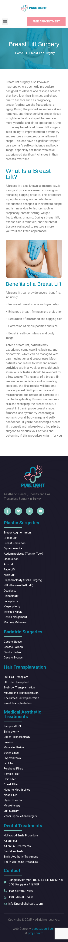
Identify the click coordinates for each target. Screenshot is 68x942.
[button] (5, 21)
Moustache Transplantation (21, 692)
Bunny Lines (11, 752)
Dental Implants (13, 851)
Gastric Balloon (13, 647)
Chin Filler (10, 779)
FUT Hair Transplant (16, 682)
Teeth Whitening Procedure (21, 862)
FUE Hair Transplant (16, 677)
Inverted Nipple (13, 611)
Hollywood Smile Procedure (21, 835)
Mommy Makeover (15, 622)
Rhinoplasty (11, 596)
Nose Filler (10, 795)
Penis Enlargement (15, 617)
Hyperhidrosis (12, 758)
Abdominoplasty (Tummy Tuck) (23, 553)
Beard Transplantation (18, 703)
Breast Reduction (15, 543)
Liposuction (11, 559)
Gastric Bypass (13, 657)
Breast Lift (10, 538)
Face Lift (9, 569)
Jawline (8, 742)
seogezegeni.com (43, 929)
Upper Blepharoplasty (17, 737)
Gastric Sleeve (13, 641)
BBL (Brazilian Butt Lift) (18, 585)
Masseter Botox (14, 747)
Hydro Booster (13, 800)
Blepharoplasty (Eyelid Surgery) (23, 580)
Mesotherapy (12, 805)
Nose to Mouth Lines (17, 789)
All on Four (10, 840)
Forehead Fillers (13, 768)
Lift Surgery (11, 810)
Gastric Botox (12, 652)
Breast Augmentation (17, 532)
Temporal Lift (12, 726)
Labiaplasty (11, 601)
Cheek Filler (11, 784)
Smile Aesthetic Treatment (21, 856)
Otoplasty (10, 590)
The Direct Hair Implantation (21, 698)
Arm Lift (9, 564)
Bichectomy (11, 731)
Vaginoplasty (12, 606)
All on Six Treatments (17, 846)
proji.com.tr (35, 933)
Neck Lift (9, 574)
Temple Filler (11, 774)
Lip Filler (9, 763)
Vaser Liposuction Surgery (20, 816)
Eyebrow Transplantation (19, 687)
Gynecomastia (13, 548)
